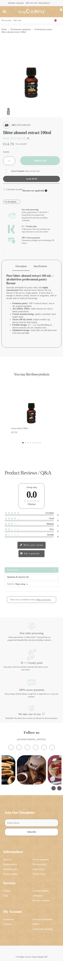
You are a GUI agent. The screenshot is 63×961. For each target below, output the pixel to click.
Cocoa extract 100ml (19, 428)
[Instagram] (10, 747)
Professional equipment (21, 29)
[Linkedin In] (52, 747)
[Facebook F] (19, 747)
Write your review (33, 545)
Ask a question (31, 553)
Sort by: (11, 584)
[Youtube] (35, 747)
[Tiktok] (27, 747)
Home (4, 29)
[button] (4, 12)
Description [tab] (21, 266)
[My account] (54, 11)
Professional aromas (43, 29)
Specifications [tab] (40, 266)
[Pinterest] (43, 747)
